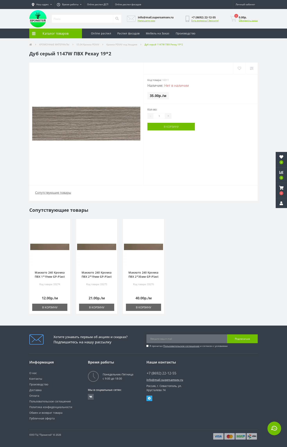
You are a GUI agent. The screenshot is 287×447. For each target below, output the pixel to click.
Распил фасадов (128, 33)
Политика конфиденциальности (50, 407)
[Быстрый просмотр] (65, 236)
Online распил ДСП (97, 4)
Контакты (35, 379)
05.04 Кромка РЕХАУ (88, 44)
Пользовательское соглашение (181, 346)
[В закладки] (65, 224)
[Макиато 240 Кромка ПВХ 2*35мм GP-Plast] (143, 247)
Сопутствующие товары (53, 192)
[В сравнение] (65, 230)
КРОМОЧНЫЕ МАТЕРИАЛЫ (54, 44)
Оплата (34, 396)
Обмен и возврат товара (45, 413)
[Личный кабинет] (281, 203)
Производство (185, 33)
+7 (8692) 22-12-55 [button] (161, 373)
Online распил (101, 33)
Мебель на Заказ (157, 33)
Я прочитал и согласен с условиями (189, 346)
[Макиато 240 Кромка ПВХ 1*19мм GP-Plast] (49, 247)
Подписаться (242, 338)
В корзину (171, 126)
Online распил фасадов (128, 4)
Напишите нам (146, 20)
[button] (41, 4)
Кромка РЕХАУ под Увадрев (121, 44)
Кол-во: (152, 109)
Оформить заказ (248, 20)
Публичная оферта (42, 418)
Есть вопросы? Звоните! (205, 20)
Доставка (35, 390)
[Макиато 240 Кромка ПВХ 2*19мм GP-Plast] (96, 247)
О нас (33, 373)
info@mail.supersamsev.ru (164, 380)
